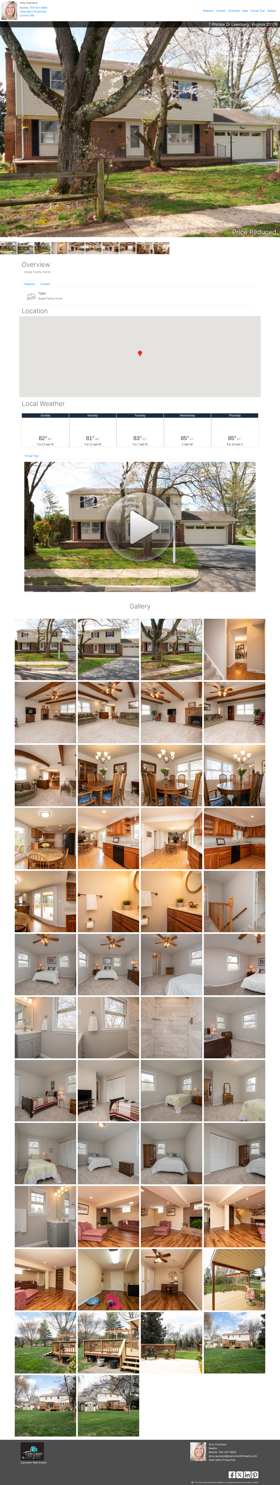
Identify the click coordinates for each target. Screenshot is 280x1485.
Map (245, 10)
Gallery (272, 10)
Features (208, 10)
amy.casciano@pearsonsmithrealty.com (233, 1456)
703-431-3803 (38, 7)
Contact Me (27, 15)
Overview (234, 10)
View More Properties (33, 11)
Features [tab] (29, 284)
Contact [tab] (45, 284)
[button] (7, 129)
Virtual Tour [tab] (31, 455)
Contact (221, 10)
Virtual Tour (258, 10)
